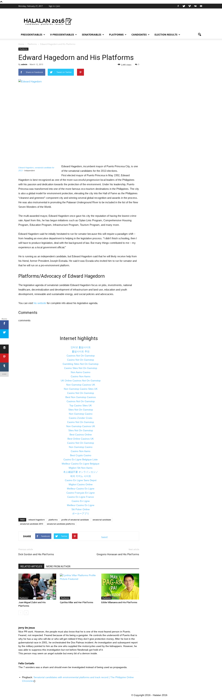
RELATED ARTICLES (31, 566)
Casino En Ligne (81, 501)
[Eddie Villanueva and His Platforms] (120, 587)
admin (24, 64)
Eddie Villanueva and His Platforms (119, 602)
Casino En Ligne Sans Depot (80, 480)
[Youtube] (201, 6)
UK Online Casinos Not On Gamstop (81, 380)
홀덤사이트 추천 (80, 351)
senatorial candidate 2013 (31, 523)
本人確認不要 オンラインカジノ (80, 472)
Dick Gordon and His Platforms (36, 554)
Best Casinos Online (81, 434)
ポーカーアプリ (80, 513)
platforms (53, 519)
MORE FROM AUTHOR (58, 566)
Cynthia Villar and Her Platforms (76, 602)
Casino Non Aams (80, 376)
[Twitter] (183, 6)
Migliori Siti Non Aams (80, 467)
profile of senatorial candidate (75, 519)
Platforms (116, 34)
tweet (104, 537)
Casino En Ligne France (80, 496)
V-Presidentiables (62, 34)
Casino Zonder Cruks (80, 418)
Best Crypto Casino (80, 455)
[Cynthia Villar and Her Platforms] (79, 587)
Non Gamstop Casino (80, 413)
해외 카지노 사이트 (80, 476)
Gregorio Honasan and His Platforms (118, 554)
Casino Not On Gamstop (80, 359)
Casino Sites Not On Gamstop (80, 368)
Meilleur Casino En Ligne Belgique (80, 463)
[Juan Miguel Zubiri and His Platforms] (37, 587)
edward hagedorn (36, 519)
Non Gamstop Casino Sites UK (80, 388)
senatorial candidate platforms (61, 523)
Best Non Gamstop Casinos (80, 397)
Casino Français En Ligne (80, 492)
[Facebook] (178, 6)
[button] (199, 34)
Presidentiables (31, 34)
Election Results (166, 34)
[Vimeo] (189, 6)
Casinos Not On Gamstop (81, 355)
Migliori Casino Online (81, 484)
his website (39, 303)
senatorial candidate (102, 519)
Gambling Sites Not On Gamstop (81, 364)
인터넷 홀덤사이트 (81, 347)
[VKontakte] (195, 6)
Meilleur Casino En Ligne (80, 488)
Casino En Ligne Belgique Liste (80, 459)
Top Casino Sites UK (80, 405)
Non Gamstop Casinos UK (80, 384)
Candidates (139, 34)
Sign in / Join (54, 6)
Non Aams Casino (80, 372)
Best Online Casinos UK (80, 438)
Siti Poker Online (80, 509)
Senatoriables (91, 34)
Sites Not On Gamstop (80, 409)
